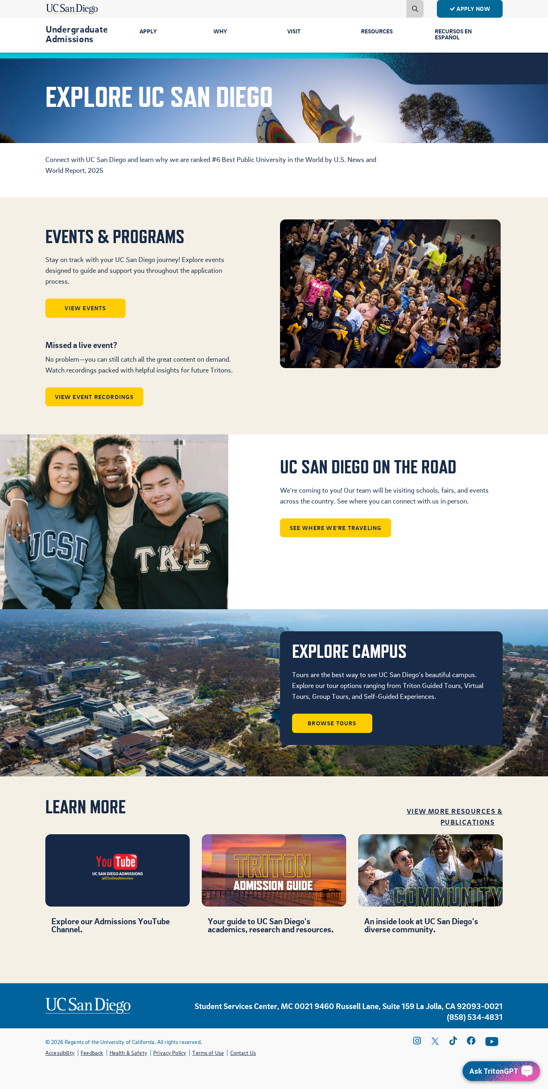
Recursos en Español (453, 34)
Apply (148, 31)
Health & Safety (128, 1052)
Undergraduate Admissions (77, 33)
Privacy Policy (169, 1052)
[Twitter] (435, 1041)
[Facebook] (471, 1041)
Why (220, 31)
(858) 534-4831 (475, 1016)
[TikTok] (453, 1041)
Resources (377, 31)
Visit (293, 31)
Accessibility (60, 1052)
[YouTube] (492, 1042)
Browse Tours (332, 723)
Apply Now (473, 8)
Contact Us (243, 1052)
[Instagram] (417, 1041)
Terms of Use (208, 1052)
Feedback (92, 1052)
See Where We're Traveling (336, 527)
